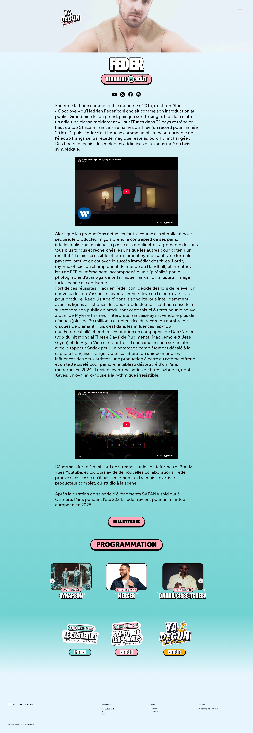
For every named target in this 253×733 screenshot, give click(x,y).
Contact (105, 711)
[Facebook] (130, 94)
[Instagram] (122, 94)
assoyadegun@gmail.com (208, 709)
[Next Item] (200, 580)
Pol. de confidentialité (27, 724)
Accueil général (108, 709)
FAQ (104, 714)
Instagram (155, 711)
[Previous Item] (52, 580)
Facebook (154, 709)
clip (150, 271)
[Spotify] (138, 94)
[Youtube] (114, 94)
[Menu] (240, 11)
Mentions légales (13, 724)
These (102, 337)
